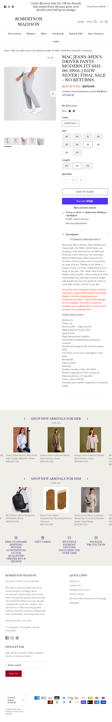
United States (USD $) (96, 7)
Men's (44, 33)
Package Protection (79, 590)
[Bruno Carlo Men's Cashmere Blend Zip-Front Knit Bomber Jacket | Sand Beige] (90, 499)
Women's (31, 33)
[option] (30, 94)
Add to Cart (85, 191)
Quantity (67, 174)
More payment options (85, 207)
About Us (74, 581)
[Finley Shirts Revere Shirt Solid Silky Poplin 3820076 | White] (21, 439)
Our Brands (58, 33)
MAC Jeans (71, 105)
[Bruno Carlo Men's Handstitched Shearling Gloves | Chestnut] (56, 499)
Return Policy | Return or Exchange (88, 598)
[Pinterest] (13, 7)
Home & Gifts (76, 33)
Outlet (56, 41)
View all (56, 423)
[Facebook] (5, 7)
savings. (71, 9)
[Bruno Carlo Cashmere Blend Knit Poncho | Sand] (90, 439)
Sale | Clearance (96, 33)
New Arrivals (14, 33)
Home (6, 51)
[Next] (53, 94)
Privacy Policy (77, 594)
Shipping (74, 602)
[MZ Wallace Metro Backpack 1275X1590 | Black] (21, 499)
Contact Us (75, 585)
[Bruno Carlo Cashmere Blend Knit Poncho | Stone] (56, 439)
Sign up (13, 674)
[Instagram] (9, 7)
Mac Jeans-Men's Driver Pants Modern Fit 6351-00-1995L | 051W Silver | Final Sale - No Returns (52, 51)
